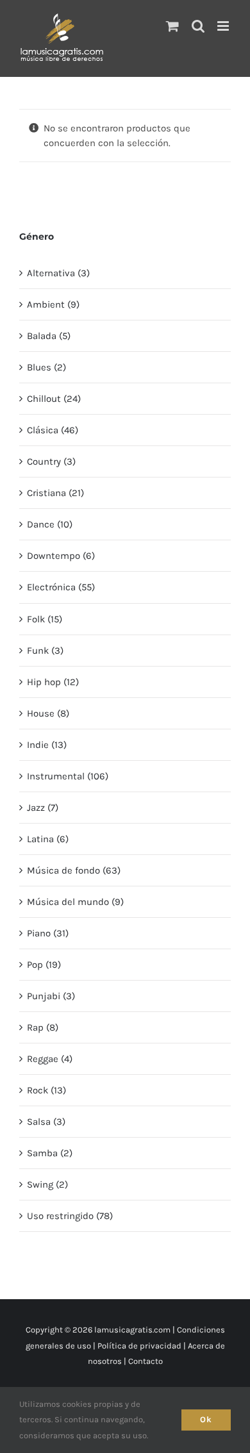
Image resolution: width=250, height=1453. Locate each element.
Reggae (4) (49, 1059)
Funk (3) (45, 650)
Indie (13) (47, 745)
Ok (206, 1419)
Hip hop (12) (53, 682)
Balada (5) (49, 336)
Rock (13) (46, 1090)
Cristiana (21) (55, 493)
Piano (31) (48, 933)
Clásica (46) (52, 430)
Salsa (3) (46, 1121)
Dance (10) (49, 524)
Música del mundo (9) (75, 902)
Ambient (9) (53, 304)
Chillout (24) (54, 398)
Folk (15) (44, 619)
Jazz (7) (42, 807)
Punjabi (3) (51, 996)
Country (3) (51, 461)
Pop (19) (44, 964)
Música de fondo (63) (74, 870)
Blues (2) (46, 367)
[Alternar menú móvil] (224, 26)
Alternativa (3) (58, 273)
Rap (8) (42, 1027)
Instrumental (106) (67, 776)
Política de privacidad (139, 1345)
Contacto (145, 1361)
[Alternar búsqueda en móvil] (198, 26)
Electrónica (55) (61, 587)
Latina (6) (48, 839)
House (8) (48, 713)
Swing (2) (47, 1184)
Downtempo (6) (61, 555)
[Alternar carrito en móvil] (172, 26)
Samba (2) (49, 1153)
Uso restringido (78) (70, 1216)
